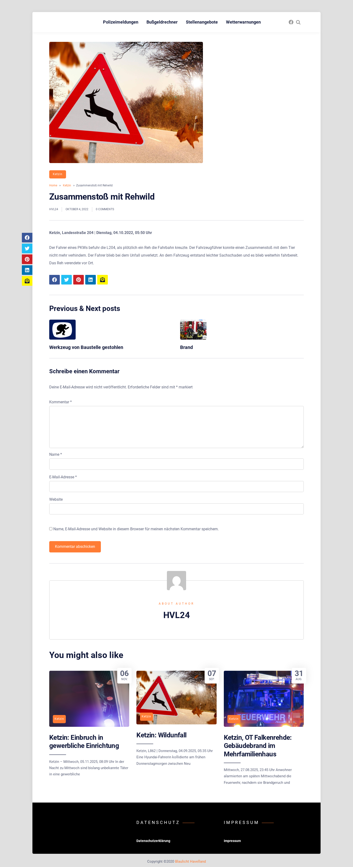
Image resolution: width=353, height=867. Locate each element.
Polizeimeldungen (120, 22)
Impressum (232, 841)
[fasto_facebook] (291, 22)
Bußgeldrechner (162, 22)
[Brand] (193, 338)
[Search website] (298, 22)
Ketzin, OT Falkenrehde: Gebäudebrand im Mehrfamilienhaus (258, 746)
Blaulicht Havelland (190, 861)
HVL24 (53, 209)
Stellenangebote (202, 22)
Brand (186, 347)
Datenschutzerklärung (153, 841)
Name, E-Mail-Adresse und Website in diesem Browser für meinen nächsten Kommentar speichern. (136, 529)
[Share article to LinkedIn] (27, 270)
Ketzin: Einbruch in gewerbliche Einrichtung (84, 742)
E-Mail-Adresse (63, 477)
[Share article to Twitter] (27, 248)
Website (56, 499)
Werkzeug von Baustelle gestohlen (86, 347)
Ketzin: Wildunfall (161, 735)
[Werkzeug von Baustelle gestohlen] (62, 338)
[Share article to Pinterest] (27, 259)
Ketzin (57, 174)
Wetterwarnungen (243, 22)
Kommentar (60, 402)
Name (55, 454)
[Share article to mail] (27, 281)
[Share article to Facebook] (27, 237)
